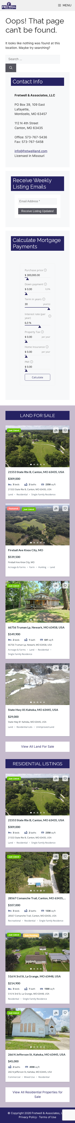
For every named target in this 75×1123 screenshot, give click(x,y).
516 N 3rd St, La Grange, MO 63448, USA (34, 976)
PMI (27, 362)
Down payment (34, 284)
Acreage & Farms (17, 567)
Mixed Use (29, 1077)
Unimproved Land (45, 727)
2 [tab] (34, 464)
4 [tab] (41, 464)
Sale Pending (31, 935)
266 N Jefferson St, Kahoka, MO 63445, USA (36, 1054)
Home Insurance (35, 347)
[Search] (10, 68)
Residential (22, 494)
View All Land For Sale (37, 746)
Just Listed (14, 430)
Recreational (14, 920)
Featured (13, 508)
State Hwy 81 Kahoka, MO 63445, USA (33, 709)
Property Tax (32, 332)
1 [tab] (31, 464)
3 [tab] (37, 464)
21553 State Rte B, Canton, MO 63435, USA (36, 472)
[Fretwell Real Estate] (9, 5)
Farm (32, 567)
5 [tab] (44, 464)
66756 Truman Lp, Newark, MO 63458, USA (36, 627)
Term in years (33, 299)
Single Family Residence (43, 494)
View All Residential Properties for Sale (37, 1094)
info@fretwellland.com (31, 151)
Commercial (14, 1077)
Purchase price (34, 270)
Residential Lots (24, 727)
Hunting (42, 567)
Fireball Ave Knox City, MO (25, 550)
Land (10, 494)
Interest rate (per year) (35, 316)
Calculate (37, 377)
